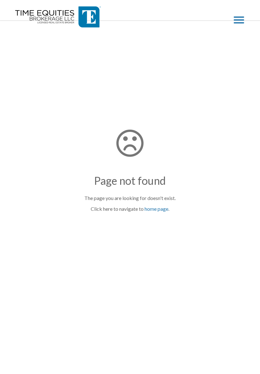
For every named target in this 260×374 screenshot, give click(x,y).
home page (156, 209)
